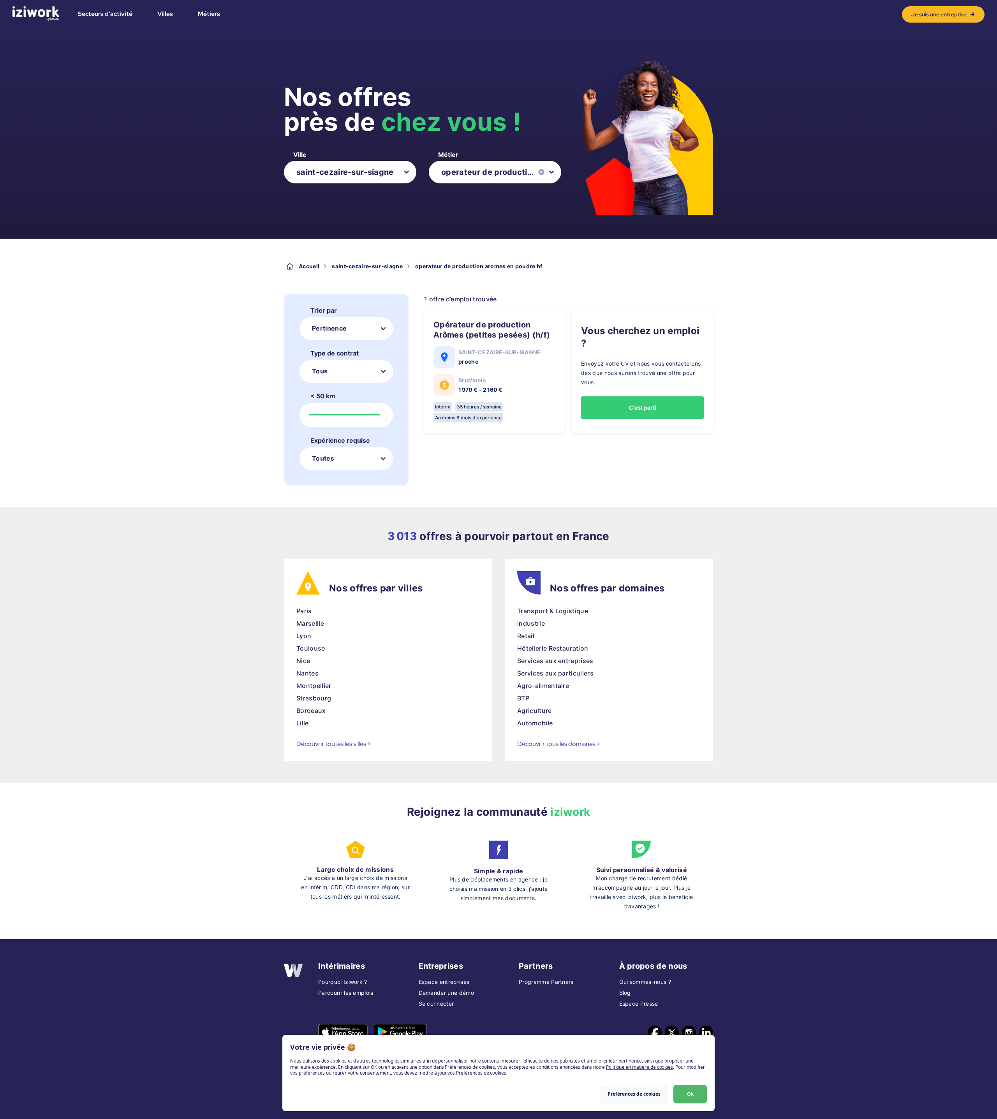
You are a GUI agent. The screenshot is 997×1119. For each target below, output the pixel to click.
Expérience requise (340, 440)
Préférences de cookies (634, 1094)
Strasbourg (313, 698)
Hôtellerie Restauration (552, 648)
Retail (525, 636)
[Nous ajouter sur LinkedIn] (706, 1033)
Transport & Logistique (552, 611)
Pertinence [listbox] (329, 328)
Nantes (307, 673)
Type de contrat (334, 353)
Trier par (323, 310)
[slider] (384, 415)
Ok (690, 1094)
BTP (523, 698)
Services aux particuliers (555, 673)
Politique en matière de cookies (639, 1067)
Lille (302, 723)
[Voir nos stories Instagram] (689, 1033)
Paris (304, 611)
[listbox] (350, 172)
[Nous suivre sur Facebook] (655, 1033)
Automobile (535, 723)
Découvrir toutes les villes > (333, 744)
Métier (448, 154)
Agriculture (534, 710)
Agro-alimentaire (543, 686)
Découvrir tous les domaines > (559, 744)
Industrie (531, 623)
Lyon (303, 636)
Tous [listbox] (320, 371)
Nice (303, 661)
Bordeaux (311, 710)
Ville (299, 154)
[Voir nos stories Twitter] (672, 1033)
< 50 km (322, 396)
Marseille (310, 623)
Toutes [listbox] (323, 458)
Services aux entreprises (555, 661)
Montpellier (313, 686)
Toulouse (310, 648)
